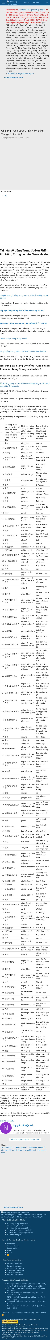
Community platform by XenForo (21, 1319)
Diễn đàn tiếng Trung (8, 1325)
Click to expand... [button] (7, 1121)
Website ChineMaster (15, 1275)
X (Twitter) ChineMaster (15, 1270)
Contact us (11, 1244)
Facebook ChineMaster (15, 1268)
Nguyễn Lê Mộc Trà (10, 137)
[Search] (47, 2)
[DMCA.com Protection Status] (10, 1323)
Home (9, 1252)
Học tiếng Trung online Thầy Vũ (21, 73)
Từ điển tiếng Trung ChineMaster (19, 1226)
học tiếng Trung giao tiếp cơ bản (32, 9)
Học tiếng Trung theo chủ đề (17, 1228)
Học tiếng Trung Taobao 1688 (17, 1224)
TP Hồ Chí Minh (38, 1130)
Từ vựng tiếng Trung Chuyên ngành (20, 1232)
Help (9, 1250)
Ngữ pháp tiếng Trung (15, 1235)
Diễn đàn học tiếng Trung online (13, 338)
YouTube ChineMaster (15, 1264)
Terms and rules (13, 1246)
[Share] (6, 195)
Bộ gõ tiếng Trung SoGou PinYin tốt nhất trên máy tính (23, 351)
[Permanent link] (42, 369)
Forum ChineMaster (14, 1266)
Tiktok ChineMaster (14, 1272)
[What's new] (42, 2)
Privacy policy (12, 1248)
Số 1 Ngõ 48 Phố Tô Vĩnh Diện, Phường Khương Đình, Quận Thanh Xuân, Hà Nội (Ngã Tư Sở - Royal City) (26, 1285)
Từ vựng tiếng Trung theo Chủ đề (19, 1230)
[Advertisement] (25, 104)
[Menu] (3, 2)
